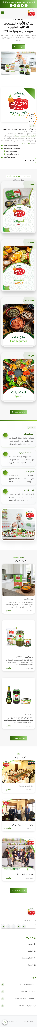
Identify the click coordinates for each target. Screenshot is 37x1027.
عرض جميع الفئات (19, 412)
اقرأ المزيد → (8, 611)
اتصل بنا (30, 964)
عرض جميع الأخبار (19, 890)
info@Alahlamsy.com (9, 2)
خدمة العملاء (25, 998)
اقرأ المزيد (19, 47)
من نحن (30, 944)
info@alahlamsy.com (27, 984)
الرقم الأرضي (27, 1005)
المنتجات (30, 951)
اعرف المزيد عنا (26, 143)
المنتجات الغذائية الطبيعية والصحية (25, 136)
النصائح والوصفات (27, 957)
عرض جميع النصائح (19, 738)
